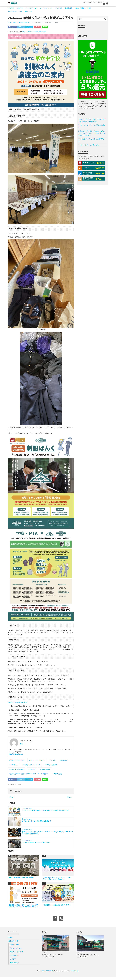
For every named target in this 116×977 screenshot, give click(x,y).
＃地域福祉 (32, 769)
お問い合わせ (14, 962)
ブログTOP (11, 8)
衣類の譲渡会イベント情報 (15, 11)
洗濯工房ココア (13, 941)
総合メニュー (14, 944)
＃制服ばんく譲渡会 (50, 765)
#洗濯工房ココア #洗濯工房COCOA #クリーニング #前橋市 (28, 774)
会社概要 (13, 959)
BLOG (10, 937)
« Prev (11, 797)
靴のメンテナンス (16, 948)
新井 (21, 744)
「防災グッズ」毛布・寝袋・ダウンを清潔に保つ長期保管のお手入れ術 (92, 120)
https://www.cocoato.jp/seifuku (17, 702)
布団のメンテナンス (16, 952)
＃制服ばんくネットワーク (31, 765)
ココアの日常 (58, 8)
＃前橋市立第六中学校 (16, 769)
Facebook (13, 27)
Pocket (38, 27)
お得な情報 (20, 8)
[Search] (105, 19)
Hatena (30, 27)
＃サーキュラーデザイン (37, 760)
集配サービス (28, 11)
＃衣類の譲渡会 (57, 774)
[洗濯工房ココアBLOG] (12, 3)
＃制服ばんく (13, 765)
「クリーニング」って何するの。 (89, 145)
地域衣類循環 (68, 8)
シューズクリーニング (46, 8)
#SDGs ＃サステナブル (16, 760)
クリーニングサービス (31, 8)
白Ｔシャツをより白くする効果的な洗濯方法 (92, 126)
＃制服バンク (64, 760)
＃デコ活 (52, 760)
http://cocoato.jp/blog (16, 754)
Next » (69, 797)
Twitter (22, 27)
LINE (45, 27)
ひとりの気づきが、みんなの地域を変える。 (91, 140)
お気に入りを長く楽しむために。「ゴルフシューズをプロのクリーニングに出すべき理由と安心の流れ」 (92, 133)
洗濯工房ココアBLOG (48, 970)
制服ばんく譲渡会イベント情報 (83, 8)
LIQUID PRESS (74, 970)
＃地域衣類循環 (45, 769)
